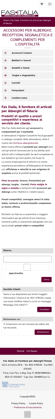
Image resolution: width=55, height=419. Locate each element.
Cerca (46, 279)
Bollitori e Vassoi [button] (21, 60)
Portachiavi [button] (18, 90)
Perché (20, 351)
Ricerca (7, 250)
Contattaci (44, 309)
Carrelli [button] (16, 82)
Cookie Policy (36, 403)
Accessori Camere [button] (22, 52)
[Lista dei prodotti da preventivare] (42, 4)
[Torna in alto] (27, 414)
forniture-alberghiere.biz (25, 143)
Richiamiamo (43, 332)
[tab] (27, 53)
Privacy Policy (18, 403)
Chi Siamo (32, 351)
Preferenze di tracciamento (28, 407)
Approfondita (16, 273)
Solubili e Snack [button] (21, 67)
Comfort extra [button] (19, 97)
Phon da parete (10, 180)
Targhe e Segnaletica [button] (23, 75)
